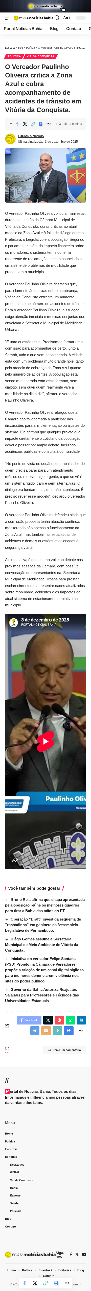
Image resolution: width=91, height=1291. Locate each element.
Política (14, 56)
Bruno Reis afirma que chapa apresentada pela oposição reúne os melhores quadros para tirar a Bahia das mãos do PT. (45, 905)
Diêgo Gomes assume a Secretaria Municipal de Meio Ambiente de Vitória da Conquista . (41, 944)
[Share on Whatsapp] (70, 1020)
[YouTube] (84, 1254)
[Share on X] (25, 124)
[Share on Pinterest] (59, 1020)
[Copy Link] (32, 124)
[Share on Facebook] (17, 124)
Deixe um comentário (67, 1050)
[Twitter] (77, 1254)
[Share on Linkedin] (81, 1020)
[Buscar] (57, 18)
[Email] (46, 1030)
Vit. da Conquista (40, 56)
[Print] (40, 124)
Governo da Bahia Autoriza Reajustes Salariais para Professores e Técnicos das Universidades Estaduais (42, 995)
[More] (48, 124)
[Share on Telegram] (34, 1030)
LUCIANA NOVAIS (31, 136)
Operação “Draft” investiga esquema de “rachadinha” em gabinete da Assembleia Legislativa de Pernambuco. (43, 925)
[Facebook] (71, 1254)
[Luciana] (33, 18)
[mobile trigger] (9, 18)
